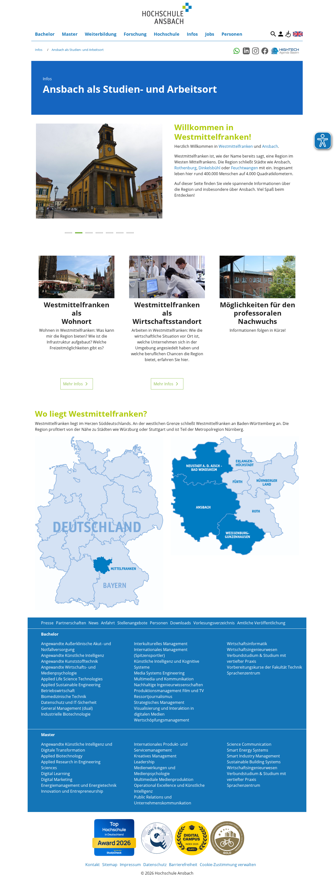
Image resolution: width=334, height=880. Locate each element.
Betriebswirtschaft (58, 690)
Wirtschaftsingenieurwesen (252, 649)
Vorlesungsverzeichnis (214, 623)
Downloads (180, 623)
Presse (47, 623)
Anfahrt (108, 623)
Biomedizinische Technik (63, 696)
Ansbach (270, 146)
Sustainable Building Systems (254, 762)
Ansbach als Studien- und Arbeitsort (78, 49)
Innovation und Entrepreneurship (72, 791)
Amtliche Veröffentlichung (261, 623)
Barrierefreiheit (288, 34)
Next (170, 176)
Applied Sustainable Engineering (70, 684)
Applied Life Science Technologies (72, 679)
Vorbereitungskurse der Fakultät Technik (264, 667)
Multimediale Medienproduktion (163, 779)
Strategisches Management (159, 702)
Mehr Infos (73, 384)
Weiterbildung (100, 34)
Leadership (144, 762)
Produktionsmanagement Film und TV (169, 690)
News (94, 623)
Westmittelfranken (236, 146)
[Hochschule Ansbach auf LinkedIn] (246, 50)
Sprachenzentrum (243, 673)
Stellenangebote (132, 623)
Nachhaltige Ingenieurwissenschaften (168, 684)
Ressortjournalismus (153, 696)
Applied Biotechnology (61, 756)
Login (280, 34)
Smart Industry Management (253, 756)
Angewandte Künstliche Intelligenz (72, 655)
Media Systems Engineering (159, 673)
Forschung (135, 34)
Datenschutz (155, 864)
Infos (192, 34)
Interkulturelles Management (161, 643)
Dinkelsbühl (209, 168)
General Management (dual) (67, 708)
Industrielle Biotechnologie (65, 714)
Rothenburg (185, 168)
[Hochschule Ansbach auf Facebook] (264, 50)
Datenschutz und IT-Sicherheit (69, 702)
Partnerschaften (71, 623)
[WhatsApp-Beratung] (237, 50)
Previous (28, 176)
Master (70, 34)
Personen (232, 34)
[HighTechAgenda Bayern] (286, 50)
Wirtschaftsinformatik (247, 643)
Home (167, 13)
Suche (273, 34)
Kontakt (92, 864)
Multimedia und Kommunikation (164, 679)
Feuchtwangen (244, 168)
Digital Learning (55, 773)
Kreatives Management (155, 756)
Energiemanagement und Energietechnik (78, 785)
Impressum (130, 864)
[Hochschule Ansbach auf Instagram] (255, 50)
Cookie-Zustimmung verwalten (228, 864)
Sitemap (109, 864)
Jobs (209, 34)
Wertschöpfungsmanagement (161, 720)
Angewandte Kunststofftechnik (69, 661)
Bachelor (45, 34)
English (298, 34)
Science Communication (249, 744)
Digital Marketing (56, 779)
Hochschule (166, 34)
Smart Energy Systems (247, 750)
